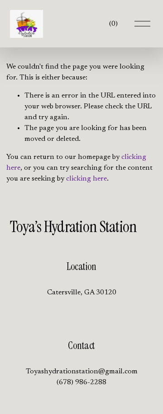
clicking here (86, 178)
